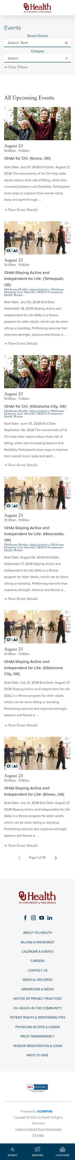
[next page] (55, 857)
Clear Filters (18, 67)
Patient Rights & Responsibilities (37, 1017)
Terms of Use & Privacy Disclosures (38, 1129)
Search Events (37, 36)
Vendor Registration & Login (37, 1046)
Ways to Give (37, 1055)
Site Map (38, 1135)
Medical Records (37, 980)
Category (37, 51)
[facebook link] (25, 918)
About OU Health (37, 933)
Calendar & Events (37, 951)
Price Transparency (37, 1036)
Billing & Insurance (37, 942)
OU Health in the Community (37, 1008)
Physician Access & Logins (37, 1027)
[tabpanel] (37, 480)
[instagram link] (33, 918)
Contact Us (38, 970)
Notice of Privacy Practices (37, 999)
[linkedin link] (50, 918)
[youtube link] (42, 918)
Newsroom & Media (37, 989)
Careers (37, 961)
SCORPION (44, 1111)
